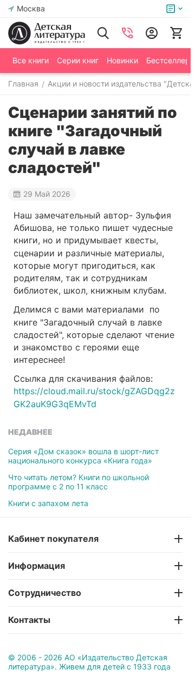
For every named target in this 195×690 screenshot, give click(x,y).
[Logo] (46, 33)
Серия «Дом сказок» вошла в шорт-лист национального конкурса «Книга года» (83, 456)
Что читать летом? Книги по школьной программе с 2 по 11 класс (78, 482)
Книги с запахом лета (48, 503)
